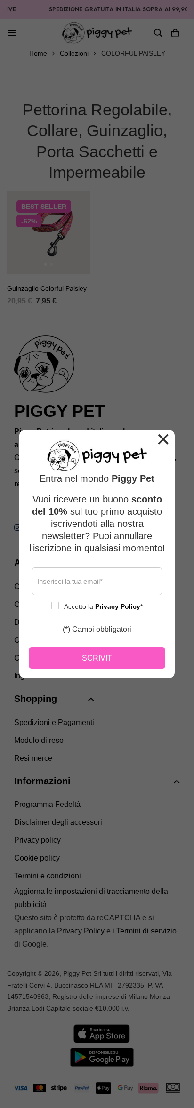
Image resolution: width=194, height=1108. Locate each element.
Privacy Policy (117, 606)
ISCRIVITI (97, 658)
